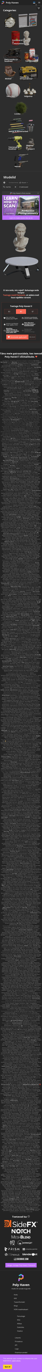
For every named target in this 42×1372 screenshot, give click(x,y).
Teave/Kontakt (19, 1302)
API (16, 1345)
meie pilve (9, 332)
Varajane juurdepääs (30, 317)
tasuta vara (9, 318)
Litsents (18, 1338)
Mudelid (9, 177)
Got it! (7, 1367)
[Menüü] (39, 2)
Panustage (21, 1316)
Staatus (20, 1331)
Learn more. (16, 1361)
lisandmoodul (29, 325)
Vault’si (12, 325)
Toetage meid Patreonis (14, 295)
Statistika (20, 1327)
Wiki (18, 1320)
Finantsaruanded (21, 1352)
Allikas (19, 1324)
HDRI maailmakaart (21, 1309)
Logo (17, 1349)
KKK (15, 1298)
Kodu (16, 1295)
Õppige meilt (28, 329)
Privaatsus (19, 1341)
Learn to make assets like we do (21, 218)
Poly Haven (12, 2)
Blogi (16, 1306)
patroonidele (20, 353)
